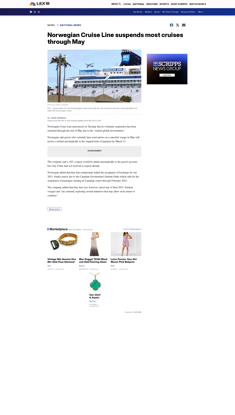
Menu (115, 4)
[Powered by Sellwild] (137, 312)
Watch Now (197, 4)
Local (127, 4)
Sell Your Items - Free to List (80, 229)
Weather (152, 4)
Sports (164, 4)
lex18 (31, 12)
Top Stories (138, 11)
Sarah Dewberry (58, 118)
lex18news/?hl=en (35, 12)
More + (201, 11)
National (138, 4)
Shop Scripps (179, 4)
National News (70, 25)
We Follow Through (170, 11)
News (51, 25)
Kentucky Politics (188, 11)
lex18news (39, 12)
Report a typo (54, 209)
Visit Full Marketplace (132, 229)
